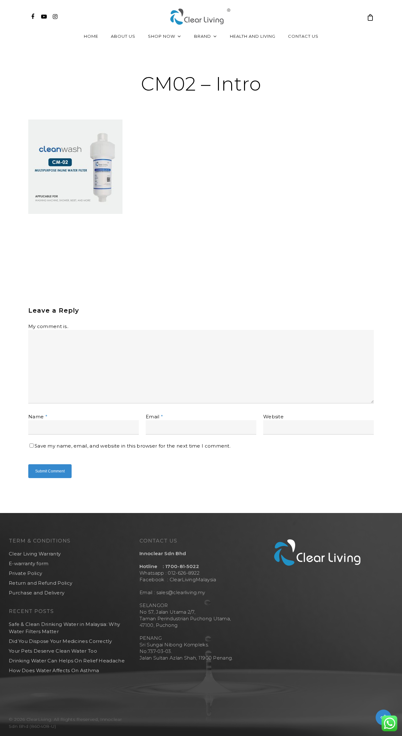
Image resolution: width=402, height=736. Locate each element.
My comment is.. (48, 326)
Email (154, 417)
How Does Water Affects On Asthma (54, 670)
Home (91, 36)
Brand (202, 36)
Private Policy (25, 573)
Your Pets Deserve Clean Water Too (53, 651)
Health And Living (252, 36)
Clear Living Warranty (35, 554)
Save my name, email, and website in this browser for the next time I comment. (133, 446)
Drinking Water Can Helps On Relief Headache (67, 661)
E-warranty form (29, 563)
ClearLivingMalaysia (193, 580)
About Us (123, 36)
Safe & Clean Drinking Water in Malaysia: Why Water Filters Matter (64, 627)
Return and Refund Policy (40, 583)
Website (273, 417)
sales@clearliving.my (180, 592)
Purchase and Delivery (36, 593)
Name (37, 417)
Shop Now (161, 36)
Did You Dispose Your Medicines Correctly (60, 641)
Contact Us (303, 36)
